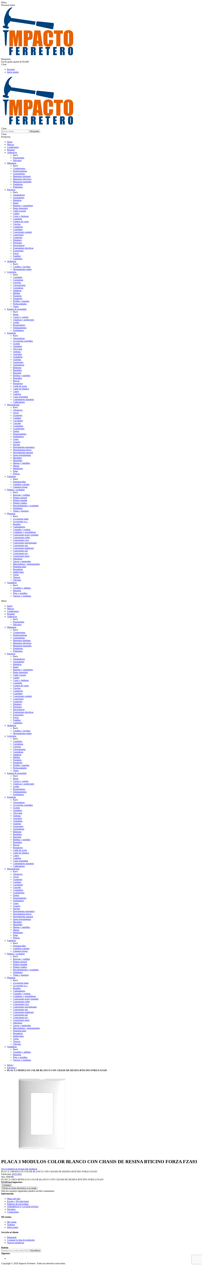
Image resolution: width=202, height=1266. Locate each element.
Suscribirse (35, 1250)
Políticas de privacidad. (18, 1204)
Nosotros (11, 1209)
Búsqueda (34, 131)
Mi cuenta (11, 1222)
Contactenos (13, 1212)
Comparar (6, 1185)
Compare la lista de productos (21, 1240)
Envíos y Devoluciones (18, 1201)
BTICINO (17, 1174)
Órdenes (11, 1224)
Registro (11, 69)
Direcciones (12, 1227)
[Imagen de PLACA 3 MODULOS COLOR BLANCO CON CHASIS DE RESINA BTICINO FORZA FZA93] (42, 1154)
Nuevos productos (15, 1242)
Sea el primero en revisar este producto (19, 1169)
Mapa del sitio (13, 1198)
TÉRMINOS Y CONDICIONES (22, 1206)
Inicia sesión (13, 72)
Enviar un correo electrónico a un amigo (19, 1188)
